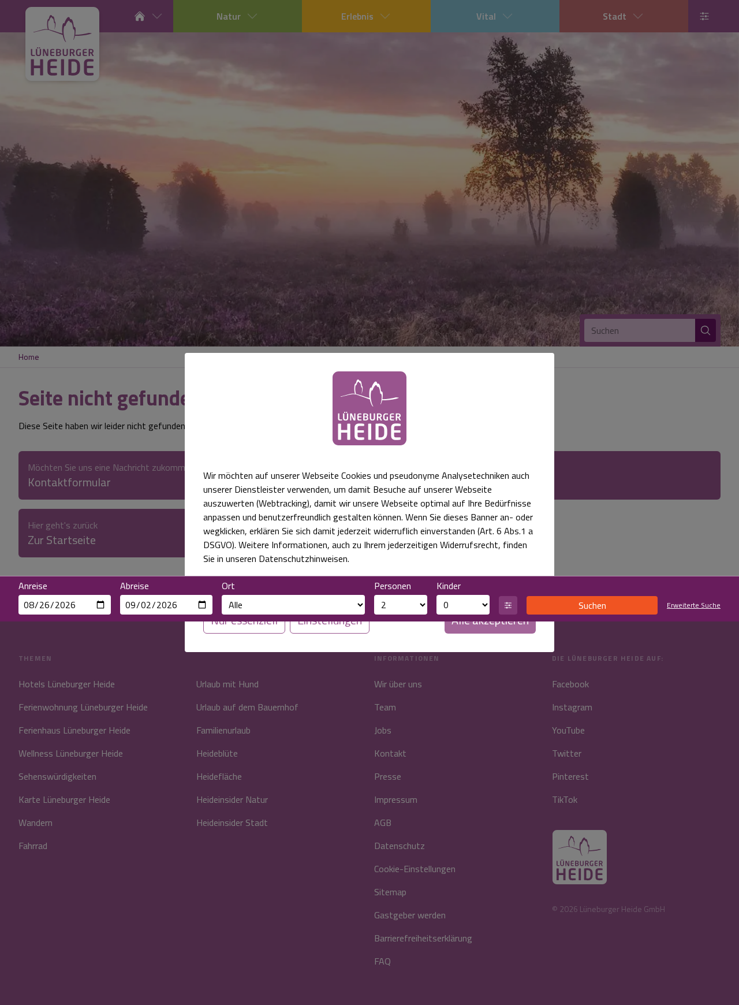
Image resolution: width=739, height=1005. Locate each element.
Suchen (592, 605)
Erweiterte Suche (694, 605)
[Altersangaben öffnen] (508, 605)
